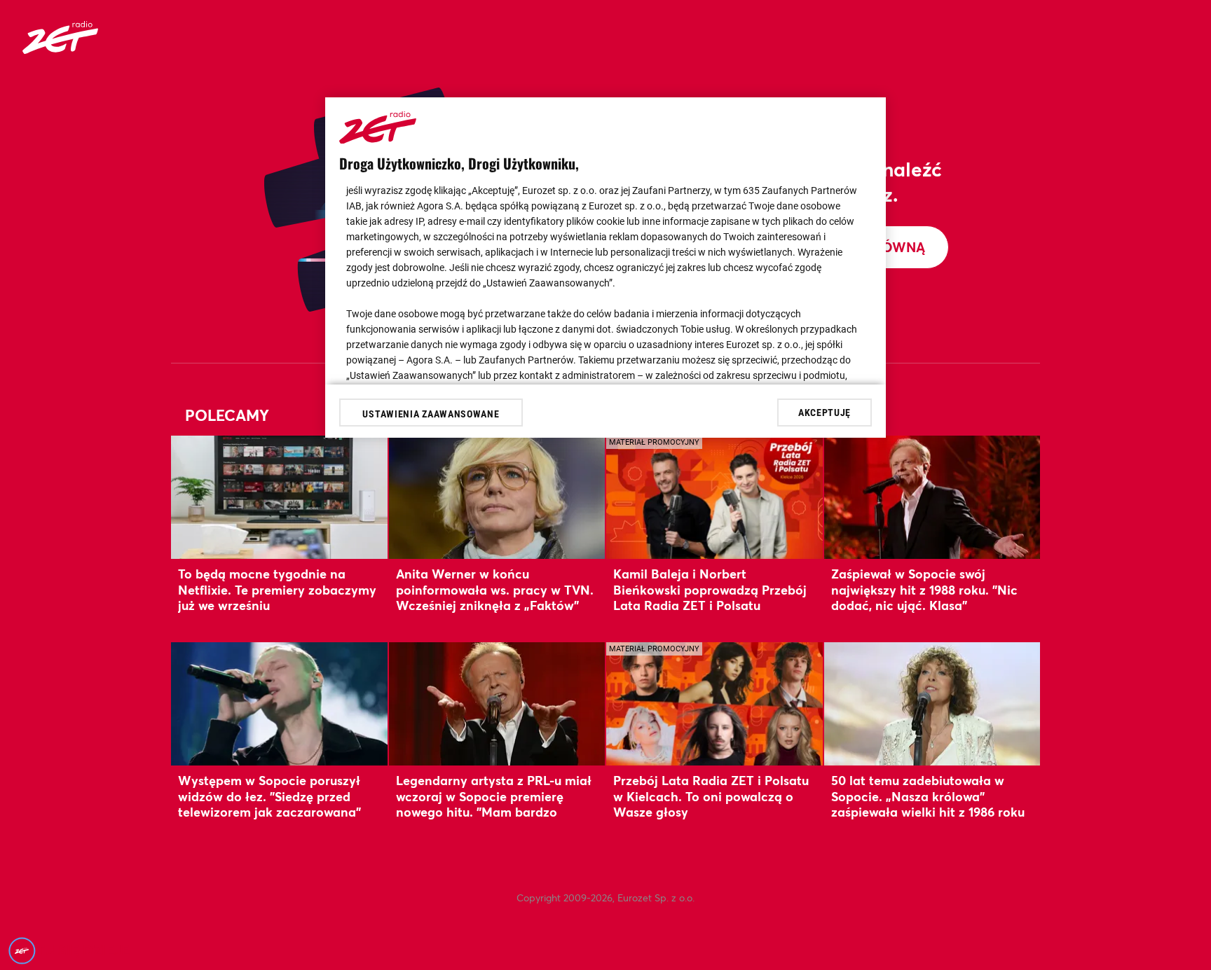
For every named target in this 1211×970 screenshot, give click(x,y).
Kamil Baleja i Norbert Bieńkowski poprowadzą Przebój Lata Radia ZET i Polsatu (710, 589)
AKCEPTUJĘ (824, 411)
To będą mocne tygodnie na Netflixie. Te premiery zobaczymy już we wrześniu (277, 589)
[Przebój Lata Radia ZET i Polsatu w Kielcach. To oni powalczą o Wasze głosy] (714, 703)
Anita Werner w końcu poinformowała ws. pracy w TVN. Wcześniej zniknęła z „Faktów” (495, 589)
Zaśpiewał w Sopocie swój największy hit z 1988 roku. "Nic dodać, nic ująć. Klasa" (924, 589)
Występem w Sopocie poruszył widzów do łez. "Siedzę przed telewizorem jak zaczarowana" (269, 796)
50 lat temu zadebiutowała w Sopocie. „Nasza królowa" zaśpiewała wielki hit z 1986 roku (928, 796)
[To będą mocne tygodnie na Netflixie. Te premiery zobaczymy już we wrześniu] (279, 497)
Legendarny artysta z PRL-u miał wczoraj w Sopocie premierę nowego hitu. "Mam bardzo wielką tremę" (493, 804)
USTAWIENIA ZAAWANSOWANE (430, 414)
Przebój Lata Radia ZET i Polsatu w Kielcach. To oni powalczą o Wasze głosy (711, 796)
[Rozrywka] (60, 49)
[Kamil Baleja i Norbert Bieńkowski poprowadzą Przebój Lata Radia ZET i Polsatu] (714, 497)
